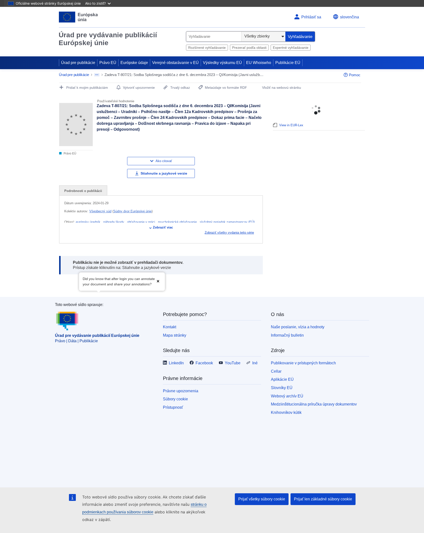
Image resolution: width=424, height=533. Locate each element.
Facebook (204, 363)
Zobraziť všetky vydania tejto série (229, 232)
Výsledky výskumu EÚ (222, 63)
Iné (255, 363)
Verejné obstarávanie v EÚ (175, 63)
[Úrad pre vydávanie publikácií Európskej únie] (78, 17)
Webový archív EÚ (287, 396)
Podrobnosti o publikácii (83, 191)
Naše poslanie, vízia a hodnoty (297, 327)
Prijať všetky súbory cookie (261, 499)
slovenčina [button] (349, 17)
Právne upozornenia (180, 391)
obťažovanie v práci (141, 222)
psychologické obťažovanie (178, 222)
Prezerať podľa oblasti (249, 48)
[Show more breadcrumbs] (97, 75)
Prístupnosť (173, 407)
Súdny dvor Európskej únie (132, 211)
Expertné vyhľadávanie (290, 48)
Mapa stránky (174, 335)
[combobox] (213, 36)
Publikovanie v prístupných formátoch (303, 363)
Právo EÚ (107, 63)
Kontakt (169, 327)
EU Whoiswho (258, 63)
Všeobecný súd (100, 211)
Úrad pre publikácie (78, 63)
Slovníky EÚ (281, 388)
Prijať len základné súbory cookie (323, 499)
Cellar (276, 371)
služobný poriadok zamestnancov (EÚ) (227, 222)
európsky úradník (88, 222)
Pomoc (354, 75)
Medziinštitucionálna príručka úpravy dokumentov (314, 404)
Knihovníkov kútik (286, 412)
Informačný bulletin (287, 335)
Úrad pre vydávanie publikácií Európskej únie (108, 39)
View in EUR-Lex (291, 125)
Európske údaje (134, 63)
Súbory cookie (175, 399)
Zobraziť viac (163, 227)
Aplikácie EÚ (282, 379)
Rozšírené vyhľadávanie (207, 48)
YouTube (232, 363)
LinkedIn (176, 363)
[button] (158, 281)
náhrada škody (114, 222)
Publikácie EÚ (287, 63)
